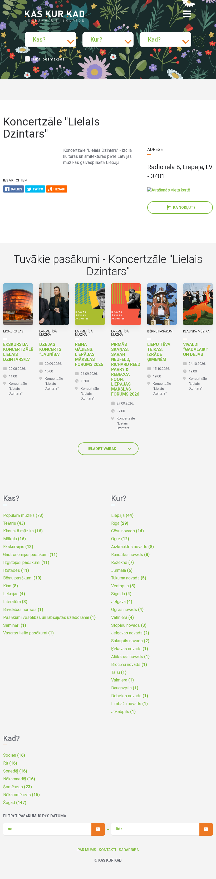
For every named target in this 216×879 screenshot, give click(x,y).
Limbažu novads (129, 703)
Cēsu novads (127, 530)
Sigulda (121, 593)
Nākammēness (21, 794)
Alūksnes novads (130, 656)
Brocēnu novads (129, 664)
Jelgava (121, 601)
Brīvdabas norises (23, 609)
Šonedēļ (15, 771)
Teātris (14, 523)
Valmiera (122, 617)
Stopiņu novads (128, 625)
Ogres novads (127, 609)
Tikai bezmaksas (48, 59)
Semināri (14, 625)
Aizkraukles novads (132, 546)
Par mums (86, 850)
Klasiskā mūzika (23, 530)
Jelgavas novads (130, 632)
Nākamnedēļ (19, 778)
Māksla (14, 538)
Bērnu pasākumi (22, 577)
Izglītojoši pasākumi (26, 562)
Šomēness (17, 786)
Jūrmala (121, 570)
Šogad (14, 802)
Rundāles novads (130, 554)
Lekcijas (14, 593)
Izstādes (16, 570)
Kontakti (107, 850)
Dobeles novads (129, 695)
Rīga (119, 523)
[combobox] (50, 39)
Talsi (118, 672)
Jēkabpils (123, 711)
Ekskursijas (18, 546)
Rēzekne (122, 562)
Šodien (14, 755)
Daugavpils (124, 687)
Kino (10, 585)
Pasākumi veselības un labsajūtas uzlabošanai (49, 617)
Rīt (10, 763)
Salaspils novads (130, 640)
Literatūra (15, 601)
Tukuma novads (128, 577)
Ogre (120, 538)
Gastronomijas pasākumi (30, 554)
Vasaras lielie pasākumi (28, 632)
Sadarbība (129, 850)
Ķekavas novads (129, 648)
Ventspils (123, 585)
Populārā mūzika (23, 515)
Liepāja (122, 515)
